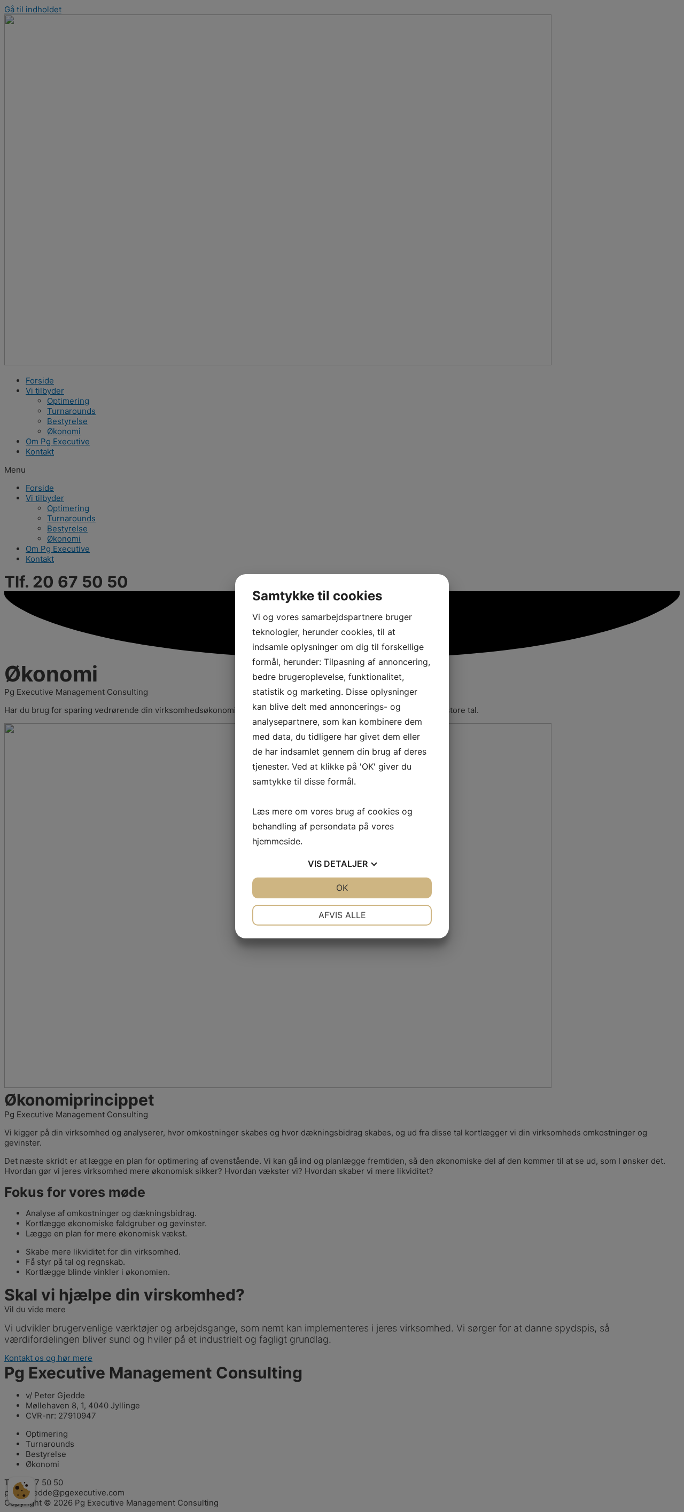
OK (342, 887)
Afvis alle (342, 915)
